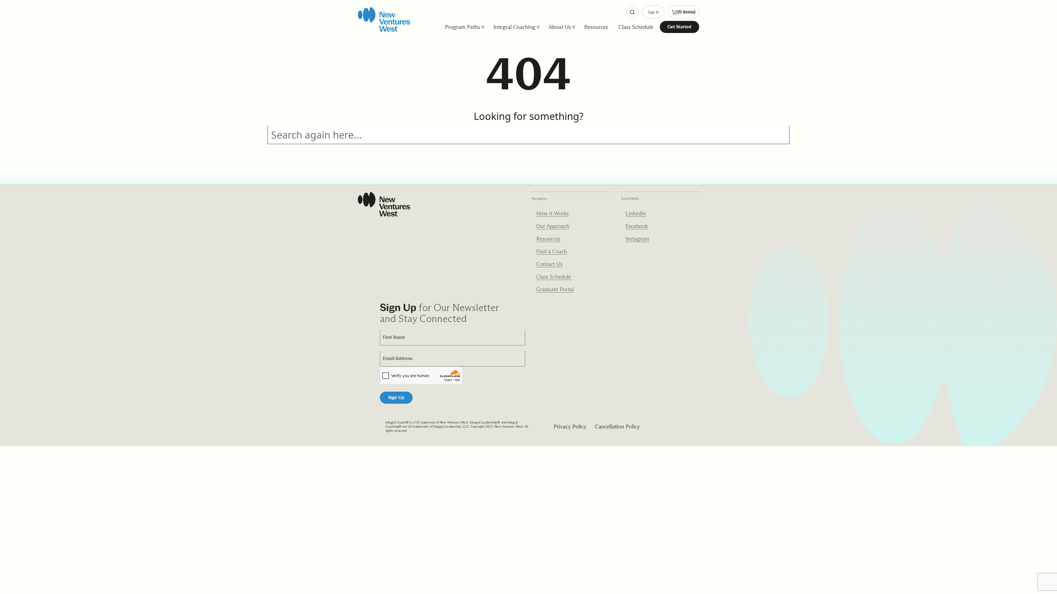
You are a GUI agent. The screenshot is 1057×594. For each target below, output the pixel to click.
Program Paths (462, 27)
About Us (560, 27)
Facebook (636, 226)
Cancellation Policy (617, 426)
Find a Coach (551, 251)
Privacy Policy (570, 426)
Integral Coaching (514, 27)
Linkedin (635, 213)
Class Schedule (636, 27)
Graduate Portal (555, 289)
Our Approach (552, 226)
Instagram (637, 238)
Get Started (679, 26)
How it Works (552, 213)
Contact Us (549, 264)
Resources (596, 27)
